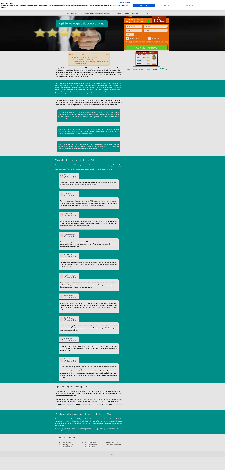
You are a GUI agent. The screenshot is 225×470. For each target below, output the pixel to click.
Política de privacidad (125, 2)
